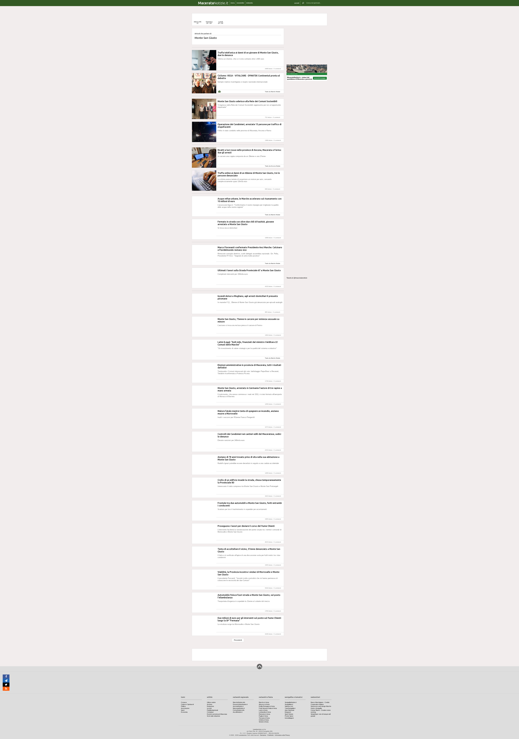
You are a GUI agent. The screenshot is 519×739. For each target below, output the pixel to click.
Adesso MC (198, 22)
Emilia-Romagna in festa (267, 706)
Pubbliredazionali (212, 710)
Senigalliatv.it (289, 704)
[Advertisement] (307, 45)
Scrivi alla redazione (213, 716)
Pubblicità (270, 735)
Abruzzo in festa (264, 704)
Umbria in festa (264, 720)
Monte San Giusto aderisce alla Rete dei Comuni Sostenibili (247, 101)
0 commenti (277, 68)
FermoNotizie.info (238, 710)
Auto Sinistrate (289, 710)
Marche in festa (264, 702)
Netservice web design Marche (321, 706)
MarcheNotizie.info (239, 702)
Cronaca (184, 702)
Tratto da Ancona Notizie (272, 166)
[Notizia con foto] (219, 91)
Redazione (210, 706)
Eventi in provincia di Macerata (217, 714)
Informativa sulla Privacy (282, 735)
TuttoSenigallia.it (290, 708)
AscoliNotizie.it (237, 712)
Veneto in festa (263, 722)
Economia (184, 712)
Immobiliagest (289, 718)
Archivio (209, 704)
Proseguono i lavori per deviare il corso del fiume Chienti (246, 526)
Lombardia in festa (265, 712)
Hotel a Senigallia (316, 708)
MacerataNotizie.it (239, 708)
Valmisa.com (289, 706)
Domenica (209, 22)
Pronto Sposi (289, 716)
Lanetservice (243, 735)
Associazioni (185, 708)
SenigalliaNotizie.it (290, 702)
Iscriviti (209, 708)
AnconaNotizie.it (238, 706)
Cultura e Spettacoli (187, 704)
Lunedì (220, 22)
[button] (296, 3)
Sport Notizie (289, 714)
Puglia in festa (263, 716)
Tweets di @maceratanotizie (297, 278)
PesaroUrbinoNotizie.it (240, 704)
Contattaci (210, 712)
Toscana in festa (264, 718)
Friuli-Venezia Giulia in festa (268, 708)
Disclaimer (263, 735)
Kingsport (288, 712)
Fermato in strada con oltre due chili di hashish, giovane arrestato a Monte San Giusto (246, 222)
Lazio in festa (263, 710)
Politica (183, 706)
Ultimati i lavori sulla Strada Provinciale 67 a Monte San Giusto (249, 270)
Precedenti (238, 640)
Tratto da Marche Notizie (272, 91)
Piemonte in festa (264, 714)
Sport (182, 710)
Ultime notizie (211, 702)
